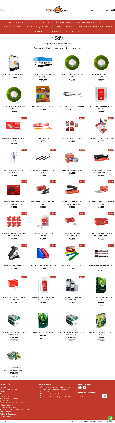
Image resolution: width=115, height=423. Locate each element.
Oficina (42, 22)
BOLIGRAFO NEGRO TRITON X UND (72, 106)
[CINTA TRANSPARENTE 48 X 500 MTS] (14, 104)
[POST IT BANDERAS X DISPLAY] (43, 104)
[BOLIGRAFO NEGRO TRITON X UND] (72, 104)
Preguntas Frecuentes (65, 27)
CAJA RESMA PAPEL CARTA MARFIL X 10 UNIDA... (43, 76)
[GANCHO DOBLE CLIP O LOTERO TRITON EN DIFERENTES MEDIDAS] (14, 222)
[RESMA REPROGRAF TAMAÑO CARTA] (101, 285)
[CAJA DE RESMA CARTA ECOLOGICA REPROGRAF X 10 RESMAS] (14, 356)
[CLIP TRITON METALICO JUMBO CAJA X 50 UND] (72, 222)
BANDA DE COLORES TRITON (72, 170)
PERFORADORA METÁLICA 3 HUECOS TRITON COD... (101, 171)
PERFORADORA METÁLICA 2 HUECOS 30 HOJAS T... (14, 203)
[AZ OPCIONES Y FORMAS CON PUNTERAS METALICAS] (72, 285)
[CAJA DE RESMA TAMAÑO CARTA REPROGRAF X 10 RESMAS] (14, 320)
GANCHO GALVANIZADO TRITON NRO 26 (13, 139)
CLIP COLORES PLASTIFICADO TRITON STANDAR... (101, 235)
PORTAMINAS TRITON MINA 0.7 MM (101, 138)
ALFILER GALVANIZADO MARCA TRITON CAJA (14, 298)
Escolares (10, 22)
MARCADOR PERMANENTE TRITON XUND (43, 171)
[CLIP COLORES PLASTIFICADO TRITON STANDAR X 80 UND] (101, 222)
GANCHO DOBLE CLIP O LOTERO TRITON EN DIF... (14, 235)
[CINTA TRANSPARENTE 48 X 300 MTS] (101, 72)
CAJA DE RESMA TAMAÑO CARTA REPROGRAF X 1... (14, 334)
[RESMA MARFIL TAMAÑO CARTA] (14, 72)
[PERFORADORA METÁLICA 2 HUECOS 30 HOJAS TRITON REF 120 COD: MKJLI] (14, 190)
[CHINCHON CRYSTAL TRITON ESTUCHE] (43, 222)
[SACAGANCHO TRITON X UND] (14, 253)
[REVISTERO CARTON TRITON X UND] (43, 253)
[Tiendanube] (6, 421)
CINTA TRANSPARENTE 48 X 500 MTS (13, 108)
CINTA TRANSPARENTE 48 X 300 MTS (101, 76)
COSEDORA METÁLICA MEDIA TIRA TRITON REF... (43, 203)
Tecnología (53, 22)
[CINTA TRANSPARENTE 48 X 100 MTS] (72, 72)
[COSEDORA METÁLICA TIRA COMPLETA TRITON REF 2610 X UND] (72, 190)
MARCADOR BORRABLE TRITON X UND (101, 267)
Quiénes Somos (76, 31)
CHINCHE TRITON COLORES (72, 138)
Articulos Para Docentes (26, 22)
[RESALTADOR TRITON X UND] (72, 253)
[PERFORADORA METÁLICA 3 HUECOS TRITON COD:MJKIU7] (101, 158)
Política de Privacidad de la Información (20, 27)
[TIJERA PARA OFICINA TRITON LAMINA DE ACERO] (14, 158)
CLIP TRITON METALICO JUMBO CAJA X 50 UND (72, 235)
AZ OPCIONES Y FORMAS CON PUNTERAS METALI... (72, 298)
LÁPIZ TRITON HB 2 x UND (43, 138)
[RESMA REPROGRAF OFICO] (43, 320)
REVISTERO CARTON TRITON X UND (43, 265)
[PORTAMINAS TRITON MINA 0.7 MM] (101, 126)
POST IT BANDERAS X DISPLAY (43, 106)
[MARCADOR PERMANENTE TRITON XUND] (43, 158)
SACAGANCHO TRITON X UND (13, 265)
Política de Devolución (57, 31)
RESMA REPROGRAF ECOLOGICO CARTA (101, 334)
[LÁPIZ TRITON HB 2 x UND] (43, 135)
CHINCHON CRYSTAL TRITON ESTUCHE (43, 235)
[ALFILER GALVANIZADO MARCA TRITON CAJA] (14, 285)
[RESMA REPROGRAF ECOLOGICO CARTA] (101, 320)
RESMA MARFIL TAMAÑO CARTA (14, 75)
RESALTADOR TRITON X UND (72, 265)
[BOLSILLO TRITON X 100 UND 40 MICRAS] (101, 104)
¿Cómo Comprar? (46, 27)
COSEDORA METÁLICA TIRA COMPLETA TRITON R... (72, 203)
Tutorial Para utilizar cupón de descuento (94, 27)
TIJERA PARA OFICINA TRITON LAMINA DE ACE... (13, 171)
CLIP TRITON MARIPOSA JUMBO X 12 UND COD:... (101, 203)
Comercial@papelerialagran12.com (55, 394)
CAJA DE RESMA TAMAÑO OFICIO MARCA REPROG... (72, 334)
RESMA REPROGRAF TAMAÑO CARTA (101, 298)
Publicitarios (65, 22)
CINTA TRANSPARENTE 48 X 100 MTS (72, 76)
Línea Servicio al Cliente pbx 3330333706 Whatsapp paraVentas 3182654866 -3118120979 (55, 389)
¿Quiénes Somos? (103, 22)
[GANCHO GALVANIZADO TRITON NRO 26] (14, 135)
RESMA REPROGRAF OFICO (43, 332)
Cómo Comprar (39, 31)
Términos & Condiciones (84, 22)
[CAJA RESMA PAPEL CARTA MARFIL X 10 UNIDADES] (43, 72)
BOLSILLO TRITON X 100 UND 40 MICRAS (101, 108)
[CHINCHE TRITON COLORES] (72, 126)
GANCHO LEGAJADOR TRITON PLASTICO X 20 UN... (43, 298)
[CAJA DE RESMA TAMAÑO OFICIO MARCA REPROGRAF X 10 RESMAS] (72, 320)
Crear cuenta (94, 10)
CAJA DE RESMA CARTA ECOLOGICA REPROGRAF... (13, 369)
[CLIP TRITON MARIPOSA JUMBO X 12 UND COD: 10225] (101, 190)
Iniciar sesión (104, 10)
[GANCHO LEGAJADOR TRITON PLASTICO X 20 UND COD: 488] (43, 285)
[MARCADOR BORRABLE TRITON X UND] (101, 253)
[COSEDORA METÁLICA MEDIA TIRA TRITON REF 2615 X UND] (43, 190)
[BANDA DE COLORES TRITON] (72, 158)
